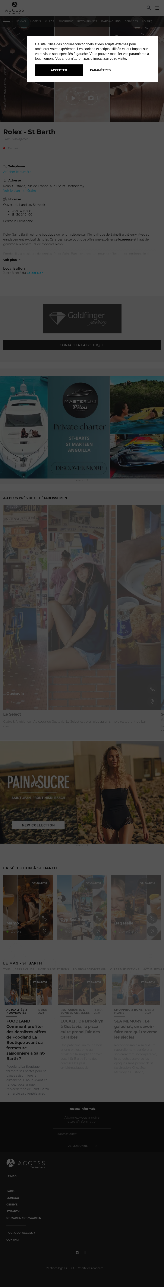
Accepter (59, 70)
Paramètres (100, 70)
